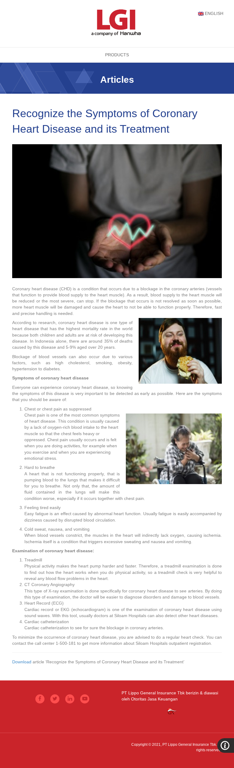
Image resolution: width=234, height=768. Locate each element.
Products (117, 54)
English (214, 13)
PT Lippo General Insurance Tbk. (189, 744)
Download (21, 661)
